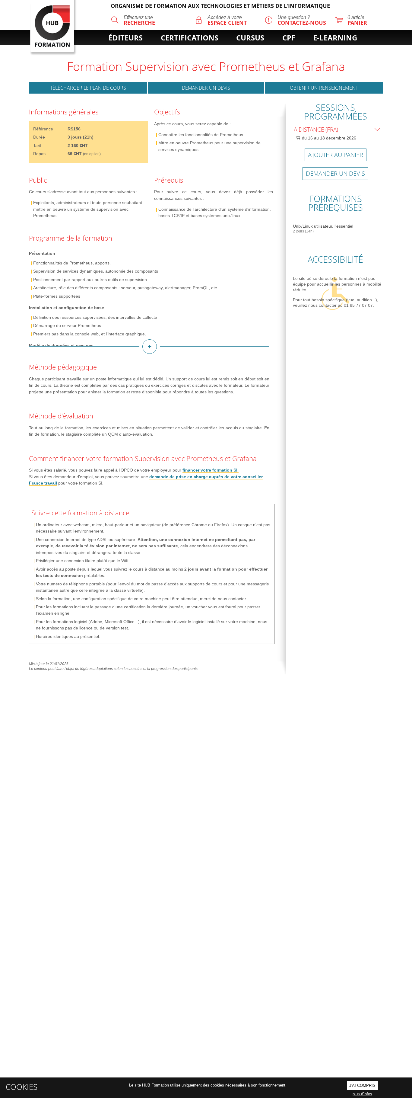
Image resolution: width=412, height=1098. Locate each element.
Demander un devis (206, 88)
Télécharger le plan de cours (88, 88)
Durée (39, 137)
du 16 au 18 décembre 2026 (328, 138)
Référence (43, 128)
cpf (288, 38)
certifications (189, 38)
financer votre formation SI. (210, 470)
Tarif (37, 145)
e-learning (335, 38)
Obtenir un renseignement (324, 88)
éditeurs (126, 38)
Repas (39, 153)
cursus (250, 38)
